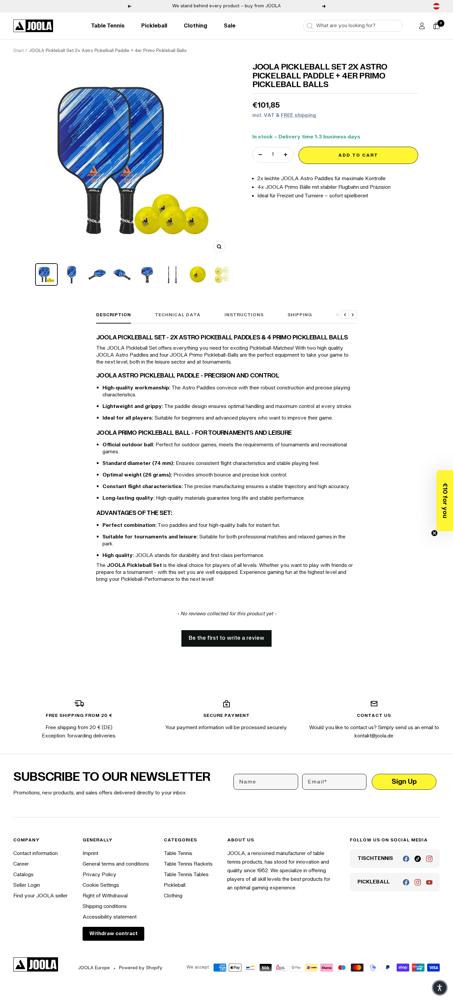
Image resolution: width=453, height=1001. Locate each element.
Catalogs (23, 875)
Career (21, 864)
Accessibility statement (110, 917)
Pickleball (154, 26)
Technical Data (178, 315)
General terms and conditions (116, 864)
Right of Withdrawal (105, 896)
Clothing (195, 26)
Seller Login (26, 885)
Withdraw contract (113, 933)
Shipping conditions (105, 906)
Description (113, 315)
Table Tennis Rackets (188, 864)
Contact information (35, 853)
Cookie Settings (101, 885)
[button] (444, 500)
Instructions (244, 315)
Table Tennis (108, 26)
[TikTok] (418, 859)
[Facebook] (406, 859)
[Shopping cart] (436, 26)
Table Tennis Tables (186, 875)
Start (18, 50)
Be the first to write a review (226, 638)
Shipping (300, 315)
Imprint (90, 853)
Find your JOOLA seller (40, 896)
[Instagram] (429, 859)
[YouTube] (429, 882)
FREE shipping (298, 115)
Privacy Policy (99, 875)
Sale (229, 26)
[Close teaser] (434, 533)
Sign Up (404, 781)
